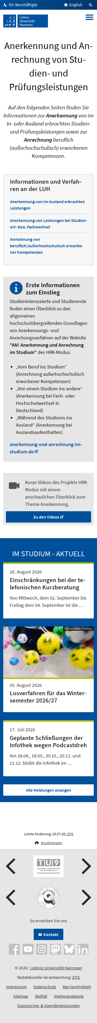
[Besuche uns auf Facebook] (14, 948)
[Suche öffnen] (91, 5)
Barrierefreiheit (77, 986)
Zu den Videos (46, 517)
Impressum (16, 986)
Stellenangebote (69, 996)
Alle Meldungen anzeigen (48, 790)
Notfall (41, 996)
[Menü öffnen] (89, 21)
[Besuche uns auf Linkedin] (83, 948)
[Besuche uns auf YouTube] (28, 948)
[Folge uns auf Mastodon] (55, 948)
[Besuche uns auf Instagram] (41, 948)
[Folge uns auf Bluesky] (69, 948)
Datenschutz (44, 986)
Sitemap (20, 996)
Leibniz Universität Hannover (56, 967)
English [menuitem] (75, 4)
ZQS (70, 833)
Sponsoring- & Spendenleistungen (48, 1005)
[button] (11, 866)
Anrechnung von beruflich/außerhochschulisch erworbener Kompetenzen (46, 245)
